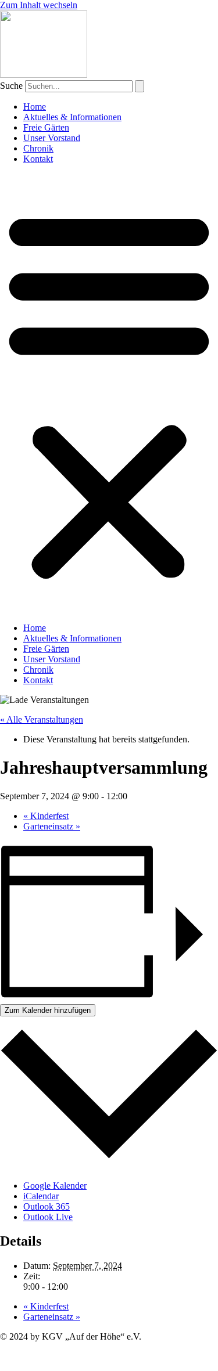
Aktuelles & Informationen (72, 117)
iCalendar (41, 1196)
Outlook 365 (46, 1206)
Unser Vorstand (51, 138)
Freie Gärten (46, 127)
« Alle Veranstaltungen (41, 719)
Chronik (38, 148)
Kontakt (38, 159)
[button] (109, 394)
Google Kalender (55, 1185)
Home (34, 106)
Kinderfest (46, 816)
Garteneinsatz (51, 826)
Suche (11, 86)
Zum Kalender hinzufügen (48, 1010)
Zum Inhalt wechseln (38, 5)
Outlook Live (48, 1217)
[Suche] (139, 86)
